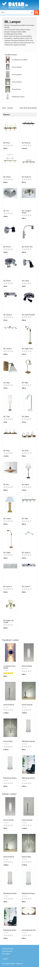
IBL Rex (6, 484)
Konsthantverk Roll (29, 930)
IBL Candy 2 (7, 315)
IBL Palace (7, 518)
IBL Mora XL (26, 143)
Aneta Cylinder (17, 67)
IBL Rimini (7, 247)
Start (4, 108)
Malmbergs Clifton (28, 778)
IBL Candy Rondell (28, 315)
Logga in (5, 959)
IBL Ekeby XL (26, 177)
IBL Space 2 (26, 552)
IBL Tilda (6, 416)
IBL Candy (25, 281)
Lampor (10, 108)
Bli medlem (6, 954)
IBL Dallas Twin (27, 348)
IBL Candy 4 (7, 348)
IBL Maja (6, 382)
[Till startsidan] (15, 1)
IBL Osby (6, 450)
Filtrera (6, 114)
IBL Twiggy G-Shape (27, 212)
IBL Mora (6, 143)
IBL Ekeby (7, 177)
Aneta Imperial (17, 74)
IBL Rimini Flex (27, 247)
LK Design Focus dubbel (19, 60)
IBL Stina (25, 450)
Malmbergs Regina (9, 778)
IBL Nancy (25, 484)
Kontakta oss (7, 951)
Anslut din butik (7, 948)
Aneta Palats (16, 89)
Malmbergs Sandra (18, 97)
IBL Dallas (25, 416)
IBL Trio (6, 211)
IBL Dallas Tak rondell (8, 621)
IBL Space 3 (7, 586)
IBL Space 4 (26, 586)
